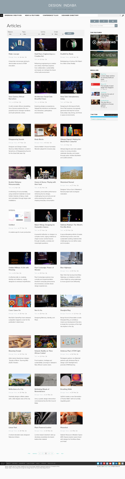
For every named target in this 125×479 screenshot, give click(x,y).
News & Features (32, 15)
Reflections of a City (16, 389)
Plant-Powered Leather (43, 427)
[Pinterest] (104, 463)
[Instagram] (107, 463)
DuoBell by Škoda (66, 54)
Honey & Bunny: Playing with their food (45, 183)
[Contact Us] (122, 463)
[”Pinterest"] (113, 21)
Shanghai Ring (65, 310)
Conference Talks (50, 15)
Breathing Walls (66, 389)
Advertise (22, 463)
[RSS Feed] (119, 463)
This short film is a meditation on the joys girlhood (107, 104)
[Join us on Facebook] (103, 21)
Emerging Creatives (13, 15)
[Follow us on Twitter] (94, 21)
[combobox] (109, 15)
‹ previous (34, 453)
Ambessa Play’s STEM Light (70, 351)
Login (38, 463)
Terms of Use (51, 463)
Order (56, 32)
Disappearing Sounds (16, 139)
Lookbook (103, 92)
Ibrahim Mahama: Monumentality (15, 183)
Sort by (43, 32)
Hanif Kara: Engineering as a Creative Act (45, 55)
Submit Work (30, 463)
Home (1, 15)
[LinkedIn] (116, 463)
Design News (13, 57)
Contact (14, 463)
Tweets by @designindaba (98, 119)
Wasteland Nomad (67, 182)
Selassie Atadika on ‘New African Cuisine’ (44, 352)
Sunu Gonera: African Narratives (16, 97)
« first (29, 453)
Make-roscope (14, 54)
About (8, 463)
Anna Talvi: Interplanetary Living (69, 97)
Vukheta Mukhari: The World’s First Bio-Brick (71, 226)
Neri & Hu (38, 310)
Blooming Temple (15, 351)
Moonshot (64, 427)
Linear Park (13, 427)
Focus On (103, 84)
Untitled (12, 225)
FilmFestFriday (105, 100)
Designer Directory (70, 15)
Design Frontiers (66, 313)
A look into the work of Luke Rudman (107, 95)
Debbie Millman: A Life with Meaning (19, 268)
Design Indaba (108, 466)
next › (57, 453)
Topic (24, 32)
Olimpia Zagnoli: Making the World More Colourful (70, 140)
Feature (10, 32)
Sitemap (43, 463)
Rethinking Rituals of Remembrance (42, 390)
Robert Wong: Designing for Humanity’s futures (45, 226)
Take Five (103, 74)
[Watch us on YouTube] (110, 463)
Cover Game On (14, 310)
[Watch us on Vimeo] (113, 463)
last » (62, 453)
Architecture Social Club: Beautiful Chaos (44, 97)
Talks (36, 59)
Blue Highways (65, 267)
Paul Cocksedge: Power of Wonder (44, 268)
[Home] (62, 6)
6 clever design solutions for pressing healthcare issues (108, 77)
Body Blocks (39, 139)
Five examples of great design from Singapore (107, 86)
